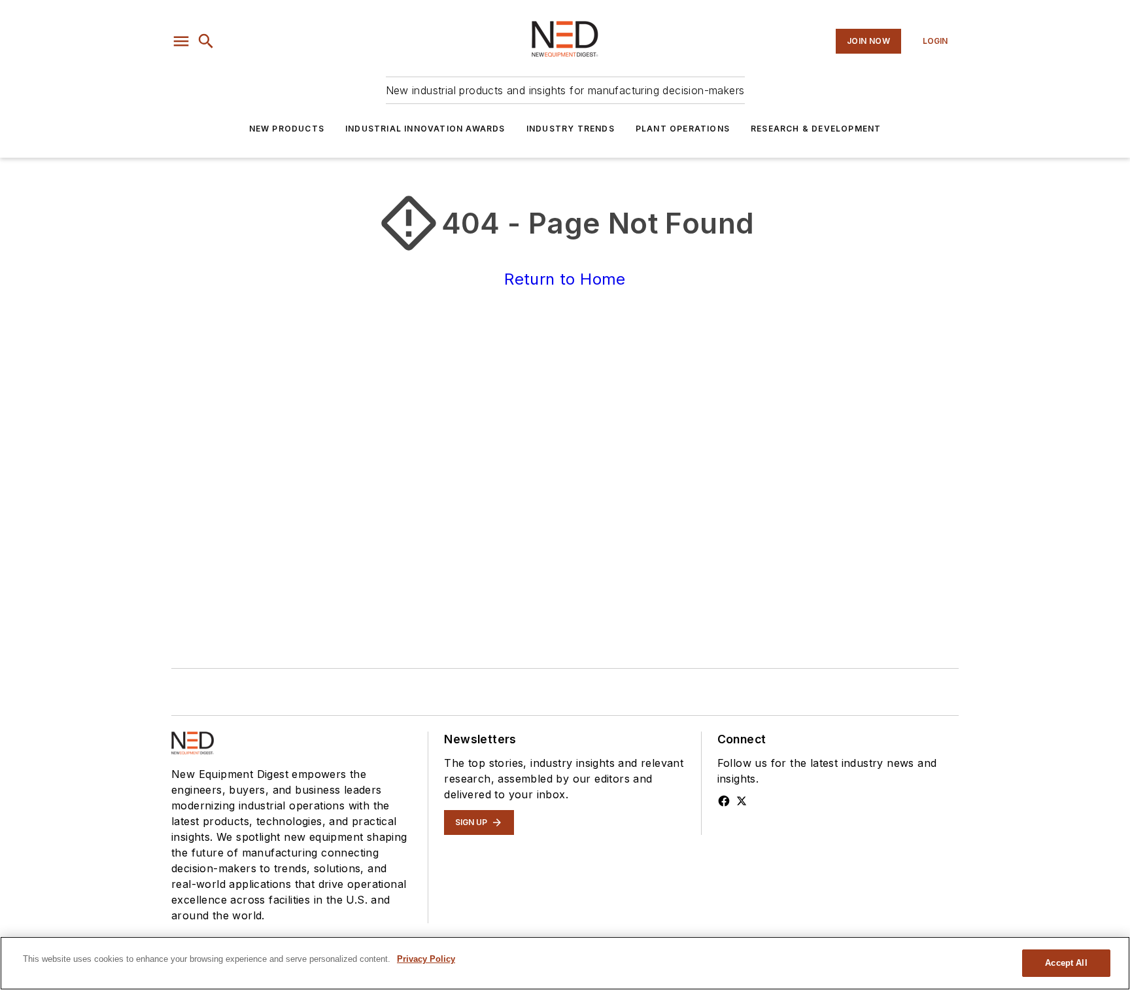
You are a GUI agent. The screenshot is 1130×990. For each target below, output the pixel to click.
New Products (286, 128)
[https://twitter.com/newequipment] (741, 800)
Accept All (1066, 963)
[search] (206, 41)
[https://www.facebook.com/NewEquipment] (723, 800)
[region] (565, 963)
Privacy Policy (426, 959)
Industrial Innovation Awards (425, 128)
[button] (181, 41)
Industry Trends (570, 128)
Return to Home (565, 279)
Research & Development (816, 128)
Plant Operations (683, 128)
